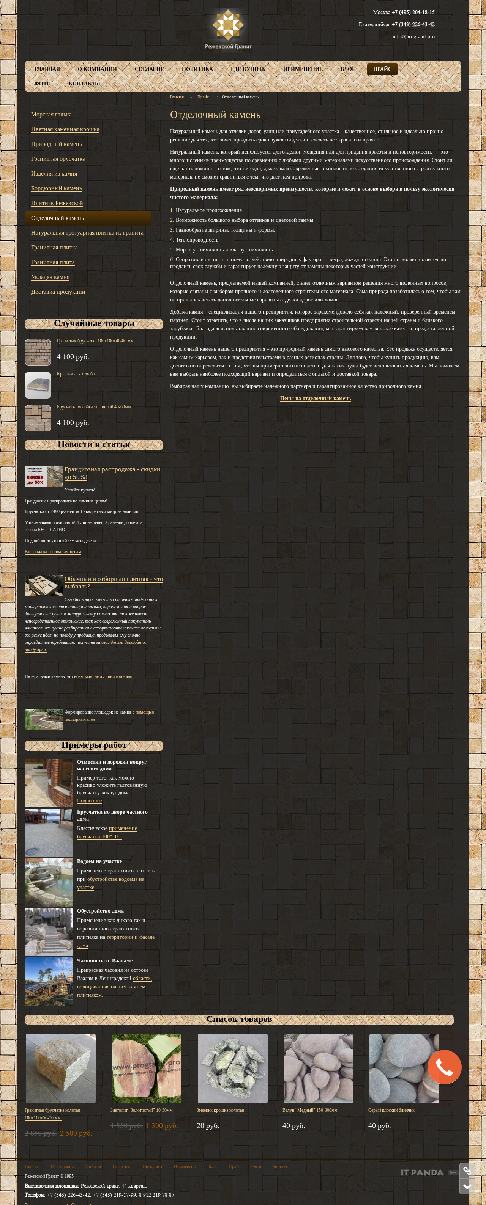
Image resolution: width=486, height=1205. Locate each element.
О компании (62, 1166)
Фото (256, 1166)
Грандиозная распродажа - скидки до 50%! (112, 473)
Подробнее (89, 800)
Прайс (203, 96)
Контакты (281, 1166)
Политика (122, 1166)
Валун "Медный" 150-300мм (310, 1110)
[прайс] (467, 1171)
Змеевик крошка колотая (220, 1110)
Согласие (93, 1166)
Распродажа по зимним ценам (53, 551)
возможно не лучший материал (103, 676)
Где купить (152, 1166)
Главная (177, 96)
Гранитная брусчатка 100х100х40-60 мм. (96, 341)
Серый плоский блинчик (391, 1110)
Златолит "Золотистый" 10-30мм (141, 1110)
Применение (185, 1166)
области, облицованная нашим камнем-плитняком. (114, 987)
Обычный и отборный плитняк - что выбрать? (114, 582)
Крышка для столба (76, 374)
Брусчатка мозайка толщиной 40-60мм (94, 407)
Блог (213, 1166)
